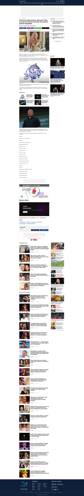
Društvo (45, 3)
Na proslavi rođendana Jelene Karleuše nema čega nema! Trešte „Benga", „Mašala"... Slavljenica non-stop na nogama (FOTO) (30, 101)
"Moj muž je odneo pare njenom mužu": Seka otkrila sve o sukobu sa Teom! (39, 361)
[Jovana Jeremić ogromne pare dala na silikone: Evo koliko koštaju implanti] (24, 391)
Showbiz (36, 3)
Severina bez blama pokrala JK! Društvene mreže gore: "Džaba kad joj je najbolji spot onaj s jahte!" (39, 266)
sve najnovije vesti (57, 41)
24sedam (37, 217)
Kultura (56, 3)
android (29, 217)
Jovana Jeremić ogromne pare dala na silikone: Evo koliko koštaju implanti (39, 389)
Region (44, 485)
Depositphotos (60, 492)
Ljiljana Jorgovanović (31, 223)
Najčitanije (57, 18)
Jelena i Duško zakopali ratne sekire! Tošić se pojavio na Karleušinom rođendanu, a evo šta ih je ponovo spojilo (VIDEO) (39, 454)
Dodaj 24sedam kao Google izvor (34, 30)
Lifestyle (49, 3)
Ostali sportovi (53, 83)
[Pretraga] (56, 1)
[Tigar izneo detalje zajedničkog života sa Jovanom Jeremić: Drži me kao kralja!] (24, 277)
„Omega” (29, 54)
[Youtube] (36, 240)
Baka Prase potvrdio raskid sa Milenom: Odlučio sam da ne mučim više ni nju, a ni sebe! (39, 257)
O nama (23, 492)
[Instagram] (60, 1)
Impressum (31, 492)
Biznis (53, 3)
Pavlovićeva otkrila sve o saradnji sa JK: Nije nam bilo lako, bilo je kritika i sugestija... (45, 101)
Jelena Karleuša (22, 222)
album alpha (33, 222)
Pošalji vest (40, 492)
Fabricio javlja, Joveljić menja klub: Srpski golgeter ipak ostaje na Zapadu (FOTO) (58, 34)
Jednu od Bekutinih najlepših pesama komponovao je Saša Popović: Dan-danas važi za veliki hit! (39, 472)
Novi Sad (45, 488)
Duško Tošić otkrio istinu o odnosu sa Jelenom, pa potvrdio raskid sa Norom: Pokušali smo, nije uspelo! (39, 407)
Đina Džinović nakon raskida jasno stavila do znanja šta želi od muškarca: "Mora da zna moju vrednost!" (39, 297)
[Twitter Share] (45, 28)
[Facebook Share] (22, 28)
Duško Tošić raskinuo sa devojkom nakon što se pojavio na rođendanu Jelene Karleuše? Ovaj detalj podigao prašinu (39, 248)
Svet (39, 3)
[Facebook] (58, 1)
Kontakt (27, 492)
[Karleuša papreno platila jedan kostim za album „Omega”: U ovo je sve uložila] (22, 96)
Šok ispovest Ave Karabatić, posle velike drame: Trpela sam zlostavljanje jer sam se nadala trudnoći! (38, 399)
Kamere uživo (26, 3)
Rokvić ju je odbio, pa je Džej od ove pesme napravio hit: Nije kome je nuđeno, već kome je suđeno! (39, 315)
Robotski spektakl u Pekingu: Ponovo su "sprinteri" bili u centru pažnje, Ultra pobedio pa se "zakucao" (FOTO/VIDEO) (56, 80)
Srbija (59, 3)
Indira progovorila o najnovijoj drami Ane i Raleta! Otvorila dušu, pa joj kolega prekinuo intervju (57, 94)
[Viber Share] (30, 28)
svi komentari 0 (35, 230)
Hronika (42, 3)
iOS (26, 217)
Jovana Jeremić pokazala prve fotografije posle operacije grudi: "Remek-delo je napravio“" (38, 380)
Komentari (62, 18)
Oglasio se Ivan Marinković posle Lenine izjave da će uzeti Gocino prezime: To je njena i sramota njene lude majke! (39, 426)
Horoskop (63, 3)
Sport (33, 3)
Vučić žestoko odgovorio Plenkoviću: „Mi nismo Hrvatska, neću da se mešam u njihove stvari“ (58, 26)
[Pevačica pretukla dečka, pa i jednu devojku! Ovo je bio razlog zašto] (24, 418)
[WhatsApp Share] (38, 28)
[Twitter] (64, 1)
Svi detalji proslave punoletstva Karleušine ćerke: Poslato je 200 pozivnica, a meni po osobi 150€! (38, 324)
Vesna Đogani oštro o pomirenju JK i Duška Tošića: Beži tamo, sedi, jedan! (58, 38)
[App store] (54, 484)
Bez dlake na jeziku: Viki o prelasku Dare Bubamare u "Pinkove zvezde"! (57, 67)
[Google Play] (60, 484)
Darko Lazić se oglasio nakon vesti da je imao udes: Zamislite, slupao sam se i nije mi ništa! (39, 435)
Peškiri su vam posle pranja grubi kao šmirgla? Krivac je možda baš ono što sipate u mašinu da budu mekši (58, 30)
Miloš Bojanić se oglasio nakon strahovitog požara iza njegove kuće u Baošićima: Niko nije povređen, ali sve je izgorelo (39, 353)
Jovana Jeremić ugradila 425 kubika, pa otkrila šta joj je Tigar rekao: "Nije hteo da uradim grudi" (39, 306)
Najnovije (21, 3)
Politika (30, 3)
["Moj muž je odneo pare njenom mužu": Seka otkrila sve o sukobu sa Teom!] (24, 363)
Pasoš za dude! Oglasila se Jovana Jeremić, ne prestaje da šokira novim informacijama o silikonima (39, 284)
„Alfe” (23, 54)
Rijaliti (42, 4)
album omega (39, 222)
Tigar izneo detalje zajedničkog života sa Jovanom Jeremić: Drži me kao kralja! (39, 275)
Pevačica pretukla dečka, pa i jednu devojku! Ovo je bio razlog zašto (39, 416)
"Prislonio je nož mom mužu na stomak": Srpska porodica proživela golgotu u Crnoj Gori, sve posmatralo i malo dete (58, 22)
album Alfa (28, 222)
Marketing (36, 492)
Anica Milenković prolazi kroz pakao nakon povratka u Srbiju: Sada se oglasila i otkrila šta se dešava (39, 370)
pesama (47, 55)
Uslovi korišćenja (53, 492)
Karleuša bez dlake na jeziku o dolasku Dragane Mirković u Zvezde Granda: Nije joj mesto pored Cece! (39, 463)
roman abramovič (23, 223)
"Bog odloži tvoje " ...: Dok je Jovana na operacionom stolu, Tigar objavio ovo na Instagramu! (39, 343)
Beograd (44, 483)
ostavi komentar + (44, 230)
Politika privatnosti (47, 492)
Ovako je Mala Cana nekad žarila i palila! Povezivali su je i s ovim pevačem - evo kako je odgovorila (38, 334)
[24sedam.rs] (22, 1)
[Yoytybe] (62, 1)
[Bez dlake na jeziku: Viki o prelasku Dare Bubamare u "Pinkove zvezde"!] (57, 62)
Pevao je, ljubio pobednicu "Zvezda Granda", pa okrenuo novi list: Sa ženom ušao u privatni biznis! (39, 444)
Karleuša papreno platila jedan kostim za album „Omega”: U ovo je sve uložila (30, 95)
